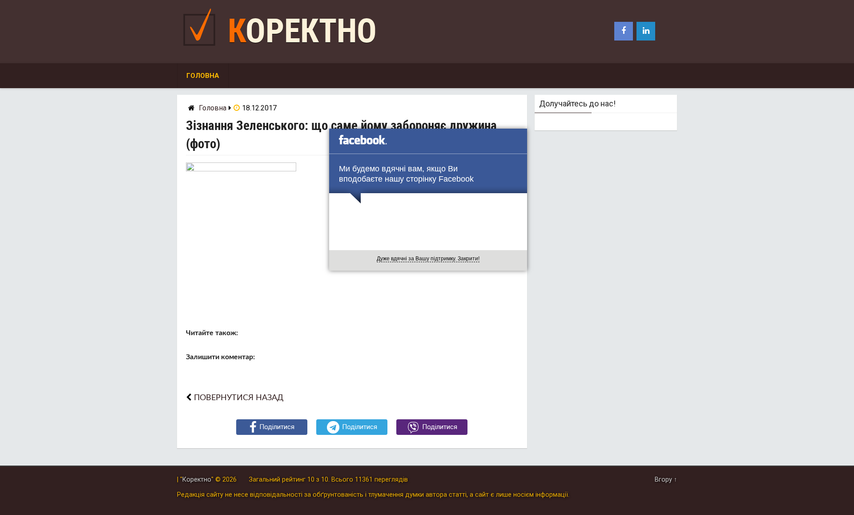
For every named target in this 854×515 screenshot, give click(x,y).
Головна (202, 76)
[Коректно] (201, 48)
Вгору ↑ (666, 479)
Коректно (302, 31)
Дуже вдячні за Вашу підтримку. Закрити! (428, 258)
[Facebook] (623, 31)
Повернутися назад (238, 397)
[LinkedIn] (645, 31)
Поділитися (276, 427)
